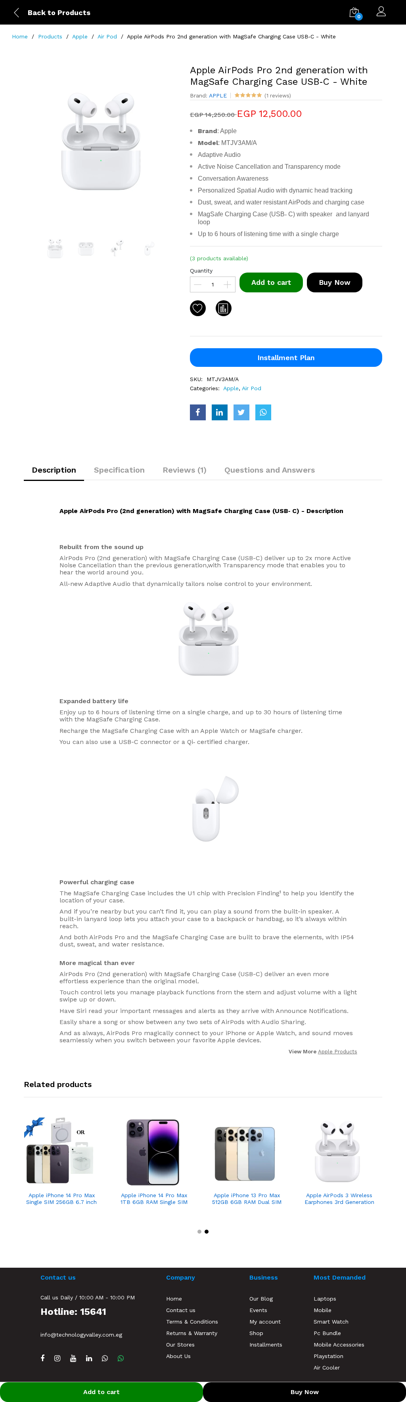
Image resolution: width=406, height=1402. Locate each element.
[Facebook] (42, 1358)
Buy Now (334, 282)
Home (20, 36)
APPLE (218, 95)
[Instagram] (57, 1358)
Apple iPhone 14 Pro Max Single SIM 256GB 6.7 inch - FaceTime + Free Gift (61, 1199)
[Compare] (224, 308)
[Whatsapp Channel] (105, 1358)
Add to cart (271, 282)
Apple (80, 36)
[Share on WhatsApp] (263, 412)
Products (50, 36)
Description (54, 470)
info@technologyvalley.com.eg (81, 1334)
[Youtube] (73, 1358)
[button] (199, 1232)
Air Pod (107, 36)
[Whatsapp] (121, 1358)
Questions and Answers (269, 470)
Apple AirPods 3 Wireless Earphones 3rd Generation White (339, 1199)
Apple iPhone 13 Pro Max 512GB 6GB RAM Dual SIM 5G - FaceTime (247, 1199)
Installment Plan (286, 357)
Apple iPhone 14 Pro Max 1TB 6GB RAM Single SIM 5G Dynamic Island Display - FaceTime (154, 1199)
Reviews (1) (185, 470)
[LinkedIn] (89, 1358)
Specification (119, 470)
